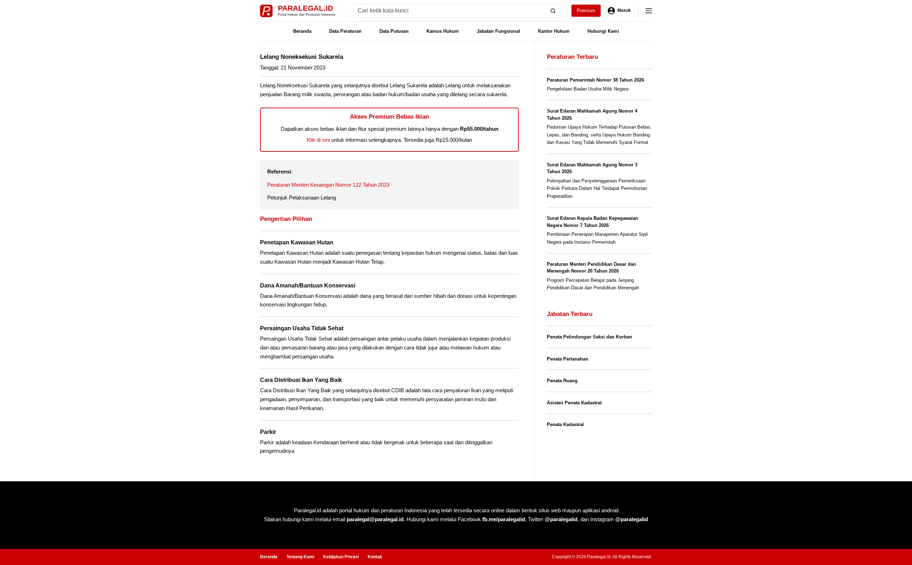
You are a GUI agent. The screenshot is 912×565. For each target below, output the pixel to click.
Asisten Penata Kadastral (574, 402)
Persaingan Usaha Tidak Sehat (301, 328)
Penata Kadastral (565, 424)
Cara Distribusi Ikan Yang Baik (301, 380)
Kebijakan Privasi (341, 556)
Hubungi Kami (603, 31)
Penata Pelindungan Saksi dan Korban (589, 336)
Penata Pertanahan (567, 359)
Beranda (302, 31)
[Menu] (649, 10)
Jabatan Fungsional (498, 31)
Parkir (268, 432)
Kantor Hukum (554, 31)
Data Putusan (394, 31)
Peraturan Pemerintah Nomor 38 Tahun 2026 (595, 80)
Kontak (375, 556)
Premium (586, 10)
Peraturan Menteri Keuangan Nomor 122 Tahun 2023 (328, 185)
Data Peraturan (345, 31)
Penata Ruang (562, 380)
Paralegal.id (305, 8)
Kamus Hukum (442, 31)
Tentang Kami (300, 556)
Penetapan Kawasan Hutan (296, 242)
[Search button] (553, 10)
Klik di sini (318, 140)
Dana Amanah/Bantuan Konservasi (307, 285)
